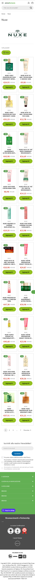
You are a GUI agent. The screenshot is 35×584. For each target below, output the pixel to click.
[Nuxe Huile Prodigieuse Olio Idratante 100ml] (9, 101)
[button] (33, 292)
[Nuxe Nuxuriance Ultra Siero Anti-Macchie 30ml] (9, 138)
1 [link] (5, 430)
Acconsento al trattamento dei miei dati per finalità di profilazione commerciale (18, 468)
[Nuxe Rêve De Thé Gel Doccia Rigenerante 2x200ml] (26, 175)
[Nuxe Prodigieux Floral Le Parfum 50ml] (9, 286)
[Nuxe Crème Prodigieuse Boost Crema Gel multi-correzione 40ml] (26, 250)
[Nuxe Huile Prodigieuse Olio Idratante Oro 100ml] (26, 398)
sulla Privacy (26, 457)
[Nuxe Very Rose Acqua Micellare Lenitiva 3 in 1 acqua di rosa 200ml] (9, 361)
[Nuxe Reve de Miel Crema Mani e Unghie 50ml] (26, 64)
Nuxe (9, 73)
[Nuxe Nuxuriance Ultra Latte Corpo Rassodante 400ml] (9, 398)
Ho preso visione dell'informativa (17, 457)
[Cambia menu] (2, 3)
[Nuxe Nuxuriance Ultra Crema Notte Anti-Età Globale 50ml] (26, 286)
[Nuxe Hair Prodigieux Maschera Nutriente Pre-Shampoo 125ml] (26, 361)
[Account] (29, 3)
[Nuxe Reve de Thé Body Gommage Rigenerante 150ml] (26, 138)
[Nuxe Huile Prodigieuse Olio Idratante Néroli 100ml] (9, 64)
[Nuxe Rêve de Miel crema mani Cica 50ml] (26, 101)
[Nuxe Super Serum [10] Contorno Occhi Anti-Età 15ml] (9, 324)
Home (3, 14)
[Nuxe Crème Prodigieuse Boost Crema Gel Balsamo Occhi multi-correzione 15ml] (26, 324)
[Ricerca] (31, 8)
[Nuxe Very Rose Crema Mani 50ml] (9, 175)
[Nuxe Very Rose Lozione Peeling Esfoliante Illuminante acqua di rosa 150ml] (26, 212)
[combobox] (17, 8)
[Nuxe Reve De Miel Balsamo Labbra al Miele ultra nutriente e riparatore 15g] (9, 250)
